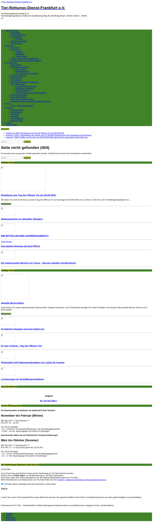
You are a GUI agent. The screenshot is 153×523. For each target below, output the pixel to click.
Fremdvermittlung (18, 35)
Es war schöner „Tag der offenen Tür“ (22, 346)
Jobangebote (11, 125)
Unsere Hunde (12, 31)
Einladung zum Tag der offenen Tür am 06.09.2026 (28, 195)
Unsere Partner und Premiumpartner (26, 61)
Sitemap (9, 514)
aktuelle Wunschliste (12, 303)
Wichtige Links (17, 121)
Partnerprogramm (22, 91)
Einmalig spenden (18, 76)
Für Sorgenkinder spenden (26, 73)
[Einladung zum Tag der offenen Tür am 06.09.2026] (23, 191)
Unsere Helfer (21, 56)
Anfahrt (9, 516)
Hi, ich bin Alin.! (49, 401)
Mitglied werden (22, 71)
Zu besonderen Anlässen (26, 86)
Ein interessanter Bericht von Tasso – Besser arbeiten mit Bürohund (38, 263)
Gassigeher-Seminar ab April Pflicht (20, 246)
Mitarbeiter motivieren (24, 88)
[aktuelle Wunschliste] (15, 298)
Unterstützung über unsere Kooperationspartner (31, 101)
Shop (8, 104)
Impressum (10, 518)
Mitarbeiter (19, 54)
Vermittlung (15, 33)
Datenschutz (11, 520)
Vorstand (19, 52)
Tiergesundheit (17, 119)
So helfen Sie (11, 63)
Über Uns (10, 46)
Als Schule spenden (19, 95)
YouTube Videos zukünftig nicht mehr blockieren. (24, 484)
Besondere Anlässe (19, 97)
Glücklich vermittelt (19, 41)
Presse (9, 123)
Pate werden (20, 69)
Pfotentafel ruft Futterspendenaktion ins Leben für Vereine (33, 362)
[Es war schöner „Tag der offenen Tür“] (8, 341)
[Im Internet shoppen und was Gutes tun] (8, 324)
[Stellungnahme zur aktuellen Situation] (8, 214)
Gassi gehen (16, 65)
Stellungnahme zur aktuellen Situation (22, 219)
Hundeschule (16, 112)
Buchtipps (15, 116)
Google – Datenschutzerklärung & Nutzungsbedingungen (81, 480)
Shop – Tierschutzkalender (22, 106)
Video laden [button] (51, 484)
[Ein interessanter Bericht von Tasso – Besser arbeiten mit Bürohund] (8, 258)
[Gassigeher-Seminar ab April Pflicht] (6, 242)
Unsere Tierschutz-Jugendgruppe (25, 58)
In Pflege (19, 39)
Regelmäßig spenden (20, 67)
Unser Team (16, 50)
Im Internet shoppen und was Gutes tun (22, 329)
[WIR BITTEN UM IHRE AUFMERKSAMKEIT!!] (8, 231)
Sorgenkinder (16, 37)
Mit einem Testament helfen (22, 99)
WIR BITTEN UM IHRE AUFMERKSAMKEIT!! (25, 236)
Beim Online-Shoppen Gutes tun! (24, 82)
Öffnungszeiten (17, 110)
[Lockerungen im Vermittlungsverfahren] (8, 375)
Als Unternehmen (18, 84)
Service (9, 108)
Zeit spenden (16, 80)
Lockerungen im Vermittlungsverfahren (22, 379)
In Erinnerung (16, 43)
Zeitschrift (15, 114)
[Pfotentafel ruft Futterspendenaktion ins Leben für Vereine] (8, 358)
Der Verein (15, 48)
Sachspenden (16, 78)
